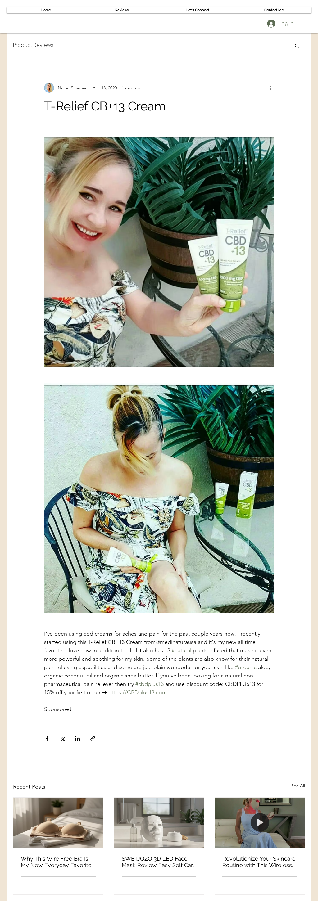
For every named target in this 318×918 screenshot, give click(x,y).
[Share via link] (93, 738)
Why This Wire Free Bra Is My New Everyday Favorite (56, 861)
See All (298, 786)
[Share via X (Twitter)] (62, 738)
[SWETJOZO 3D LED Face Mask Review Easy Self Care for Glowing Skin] (159, 823)
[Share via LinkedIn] (77, 738)
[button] (297, 45)
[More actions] (270, 88)
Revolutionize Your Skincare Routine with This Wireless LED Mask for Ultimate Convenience (259, 861)
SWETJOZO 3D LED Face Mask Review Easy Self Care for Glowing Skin (159, 861)
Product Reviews (33, 45)
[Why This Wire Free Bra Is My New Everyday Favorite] (58, 823)
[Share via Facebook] (47, 738)
